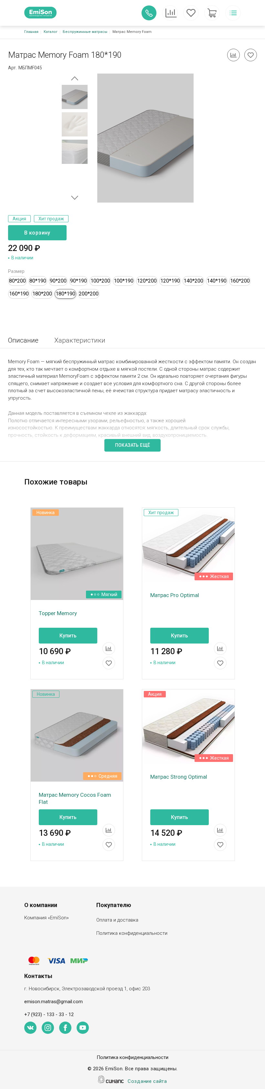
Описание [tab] (23, 340)
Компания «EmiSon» (46, 918)
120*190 (170, 281)
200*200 (89, 294)
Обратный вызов (149, 13)
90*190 (78, 281)
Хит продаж (51, 218)
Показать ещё (132, 445)
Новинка (46, 512)
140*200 (193, 281)
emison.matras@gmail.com (53, 1001)
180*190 (65, 294)
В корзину (37, 233)
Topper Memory (58, 613)
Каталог (51, 32)
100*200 (100, 281)
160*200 (240, 281)
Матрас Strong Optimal (178, 777)
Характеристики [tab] (79, 340)
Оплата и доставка (117, 920)
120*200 (147, 281)
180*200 (42, 294)
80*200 (17, 281)
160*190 (19, 294)
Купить (68, 636)
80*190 (37, 281)
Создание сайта (147, 1081)
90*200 (58, 281)
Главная (31, 32)
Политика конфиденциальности (131, 933)
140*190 (217, 281)
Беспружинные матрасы (85, 32)
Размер (16, 271)
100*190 (123, 281)
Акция (19, 218)
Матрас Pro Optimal (174, 595)
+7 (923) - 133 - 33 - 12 (49, 1014)
